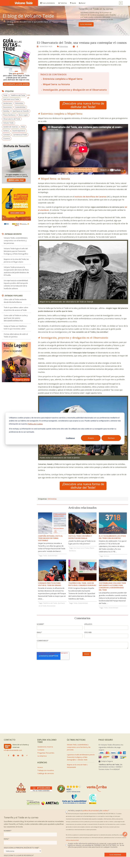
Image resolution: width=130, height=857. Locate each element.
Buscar (83, 3)
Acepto (91, 438)
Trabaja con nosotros (45, 770)
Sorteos (6, 131)
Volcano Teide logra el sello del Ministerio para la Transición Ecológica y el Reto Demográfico (16, 251)
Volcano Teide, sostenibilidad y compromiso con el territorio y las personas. (16, 240)
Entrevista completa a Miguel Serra (62, 78)
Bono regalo (23, 115)
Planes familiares (9, 115)
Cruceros (6, 138)
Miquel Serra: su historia (56, 84)
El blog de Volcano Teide (28, 16)
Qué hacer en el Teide (11, 99)
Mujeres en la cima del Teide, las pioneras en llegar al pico (16, 260)
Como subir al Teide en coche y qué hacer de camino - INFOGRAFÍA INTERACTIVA (16, 318)
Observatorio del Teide (11, 119)
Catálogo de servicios (45, 773)
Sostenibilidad (20, 107)
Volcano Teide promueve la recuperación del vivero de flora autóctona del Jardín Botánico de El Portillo (16, 271)
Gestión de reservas (10, 127)
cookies (105, 810)
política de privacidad (91, 810)
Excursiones (7, 107)
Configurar (70, 438)
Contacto (40, 750)
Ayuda (74, 3)
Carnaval (6, 135)
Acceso (40, 767)
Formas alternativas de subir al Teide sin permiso (16, 335)
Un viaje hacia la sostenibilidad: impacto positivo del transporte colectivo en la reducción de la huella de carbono (16, 284)
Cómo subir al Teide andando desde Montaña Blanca (15, 300)
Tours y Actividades (48, 3)
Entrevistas (63, 46)
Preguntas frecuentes (45, 753)
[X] (72, 47)
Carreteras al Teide (20, 135)
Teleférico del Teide (18, 95)
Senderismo (7, 103)
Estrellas (6, 111)
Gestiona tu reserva (45, 747)
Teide (5, 95)
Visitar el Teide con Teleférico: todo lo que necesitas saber (15, 327)
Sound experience (18, 131)
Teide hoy (63, 3)
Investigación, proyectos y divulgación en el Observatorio (75, 89)
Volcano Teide (8, 123)
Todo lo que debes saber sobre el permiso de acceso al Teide (16, 308)
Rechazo (111, 438)
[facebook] (76, 47)
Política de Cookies (35, 424)
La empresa (42, 756)
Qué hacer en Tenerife (21, 111)
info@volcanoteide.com (13, 750)
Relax (23, 127)
